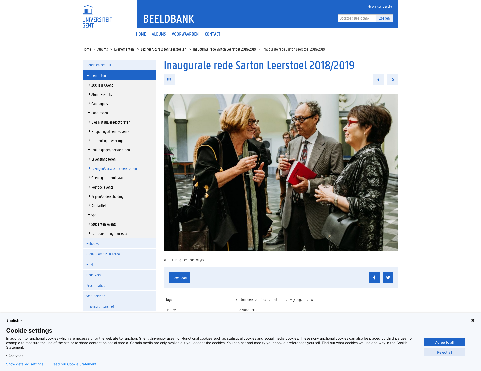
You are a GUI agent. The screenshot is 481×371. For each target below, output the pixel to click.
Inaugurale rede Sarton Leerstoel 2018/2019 (224, 49)
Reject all (444, 352)
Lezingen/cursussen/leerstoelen (163, 49)
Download (179, 277)
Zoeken (384, 18)
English (12, 320)
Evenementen (124, 49)
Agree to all (444, 342)
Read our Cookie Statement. (74, 364)
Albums (102, 49)
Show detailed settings (24, 364)
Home (87, 49)
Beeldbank (168, 18)
